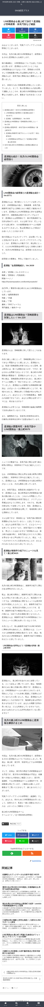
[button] (40, 508)
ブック (6, 824)
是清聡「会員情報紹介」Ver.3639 (18, 118)
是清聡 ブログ (16, 824)
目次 (19, 106)
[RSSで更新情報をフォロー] (32, 853)
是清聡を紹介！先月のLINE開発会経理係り (20, 110)
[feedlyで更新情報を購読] (12, 853)
